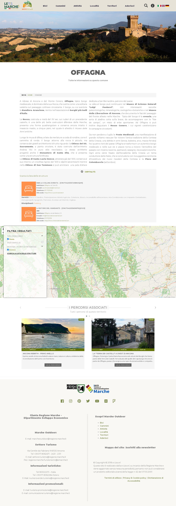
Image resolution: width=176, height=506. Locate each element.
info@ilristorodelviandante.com (52, 216)
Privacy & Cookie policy (134, 478)
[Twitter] (88, 401)
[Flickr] (106, 401)
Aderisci (104, 438)
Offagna (47, 185)
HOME (30, 95)
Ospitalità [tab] (90, 172)
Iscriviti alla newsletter (141, 447)
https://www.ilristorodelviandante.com (56, 220)
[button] (3, 229)
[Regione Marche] (76, 388)
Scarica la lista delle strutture (34, 176)
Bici (102, 423)
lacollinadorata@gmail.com (51, 188)
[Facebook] (62, 401)
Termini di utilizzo (113, 478)
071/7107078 (48, 218)
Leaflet (161, 297)
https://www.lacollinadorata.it (54, 193)
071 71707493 (48, 190)
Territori (104, 435)
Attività (103, 429)
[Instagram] (71, 401)
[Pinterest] (79, 401)
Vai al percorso (53, 365)
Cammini (104, 426)
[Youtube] (97, 401)
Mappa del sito (114, 447)
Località (104, 432)
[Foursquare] (114, 401)
